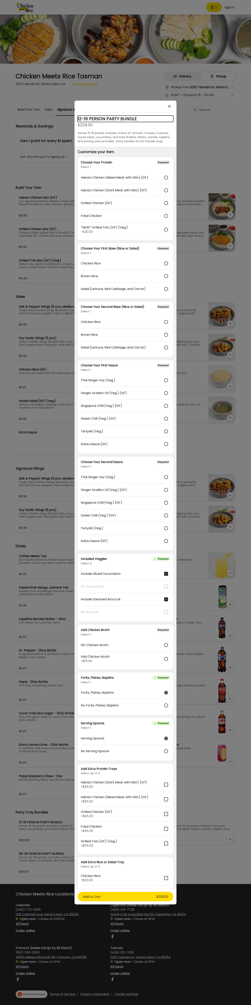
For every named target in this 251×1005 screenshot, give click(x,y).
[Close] (169, 106)
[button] (125, 896)
